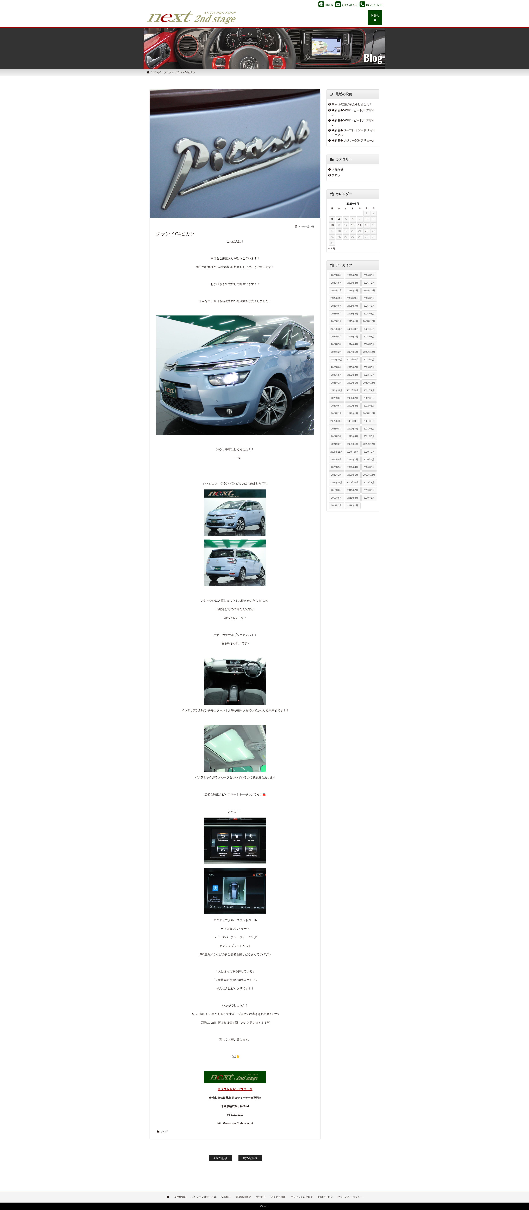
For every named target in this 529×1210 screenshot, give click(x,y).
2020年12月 (369, 444)
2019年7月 (352, 490)
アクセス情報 (278, 1197)
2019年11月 (336, 482)
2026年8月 (336, 275)
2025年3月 (369, 313)
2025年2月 (336, 321)
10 (332, 225)
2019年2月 (336, 505)
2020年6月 (369, 459)
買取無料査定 (243, 1197)
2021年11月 (336, 421)
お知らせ (337, 169)
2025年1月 (352, 321)
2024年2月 (336, 352)
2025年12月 (369, 290)
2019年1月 (352, 505)
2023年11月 (336, 359)
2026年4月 (352, 283)
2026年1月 (352, 290)
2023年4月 (352, 375)
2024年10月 (353, 329)
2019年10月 (353, 482)
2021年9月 (369, 421)
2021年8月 (336, 428)
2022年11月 (336, 390)
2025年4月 (352, 313)
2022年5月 (336, 405)
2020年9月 (369, 452)
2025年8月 (336, 306)
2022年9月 (369, 390)
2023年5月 (336, 375)
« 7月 (331, 248)
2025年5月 (336, 313)
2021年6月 (369, 428)
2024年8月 (336, 336)
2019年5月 (336, 497)
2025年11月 (336, 298)
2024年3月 (369, 344)
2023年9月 (369, 359)
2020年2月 (336, 475)
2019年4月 (352, 497)
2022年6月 (369, 398)
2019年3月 (369, 497)
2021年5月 (336, 436)
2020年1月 (352, 475)
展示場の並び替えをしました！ (352, 104)
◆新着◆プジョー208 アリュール (353, 140)
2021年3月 (369, 436)
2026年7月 (352, 275)
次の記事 (249, 1158)
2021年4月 (352, 436)
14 (359, 225)
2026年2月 (336, 290)
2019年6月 (369, 490)
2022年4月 (352, 405)
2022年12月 (369, 382)
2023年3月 (369, 375)
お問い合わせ (325, 1197)
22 (366, 231)
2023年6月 (369, 367)
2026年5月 (336, 283)
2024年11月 (336, 329)
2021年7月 (352, 428)
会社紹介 (261, 1197)
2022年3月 (369, 405)
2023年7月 (352, 367)
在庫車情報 (180, 1197)
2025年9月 (369, 298)
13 (352, 225)
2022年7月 (352, 398)
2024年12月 (369, 321)
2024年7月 (352, 336)
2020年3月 (369, 467)
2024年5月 (336, 344)
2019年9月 (369, 482)
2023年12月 (369, 352)
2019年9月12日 (306, 226)
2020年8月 (336, 459)
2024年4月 (352, 344)
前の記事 (221, 1158)
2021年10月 (353, 421)
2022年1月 (352, 413)
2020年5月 (336, 467)
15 (366, 225)
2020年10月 (353, 452)
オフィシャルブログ (302, 1197)
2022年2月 (336, 413)
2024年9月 (369, 329)
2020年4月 (352, 467)
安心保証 (226, 1197)
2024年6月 (369, 336)
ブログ (157, 72)
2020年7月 (352, 459)
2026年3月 (369, 283)
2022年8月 (336, 398)
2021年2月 (336, 444)
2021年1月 (352, 444)
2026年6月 (369, 275)
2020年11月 (336, 452)
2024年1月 (352, 352)
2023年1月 (352, 382)
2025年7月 (352, 306)
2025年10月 (353, 298)
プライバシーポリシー (350, 1197)
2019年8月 (336, 490)
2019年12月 (369, 475)
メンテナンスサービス (203, 1197)
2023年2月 (336, 382)
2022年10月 (353, 390)
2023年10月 (353, 359)
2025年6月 (369, 306)
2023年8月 (336, 367)
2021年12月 (369, 413)
